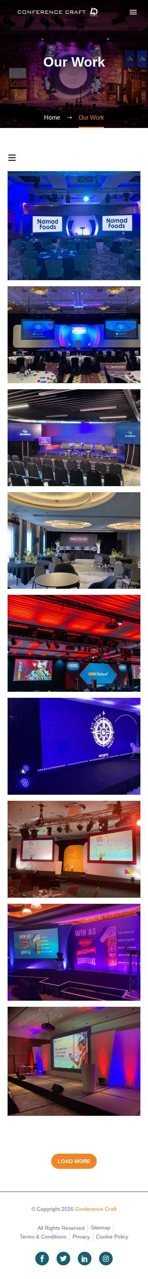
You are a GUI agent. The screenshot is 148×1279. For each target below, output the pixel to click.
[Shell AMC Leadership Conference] (74, 849)
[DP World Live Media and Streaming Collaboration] (74, 437)
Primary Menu (133, 12)
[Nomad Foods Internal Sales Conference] (74, 952)
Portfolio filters (12, 158)
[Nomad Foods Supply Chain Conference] (74, 225)
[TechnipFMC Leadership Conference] (74, 1061)
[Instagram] (106, 1258)
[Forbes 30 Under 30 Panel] (74, 540)
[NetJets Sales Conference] (74, 746)
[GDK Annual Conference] (74, 643)
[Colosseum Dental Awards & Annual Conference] (74, 334)
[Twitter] (63, 1258)
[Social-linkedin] (84, 1258)
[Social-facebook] (42, 1258)
